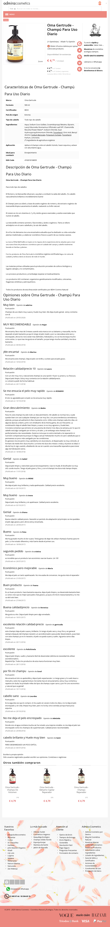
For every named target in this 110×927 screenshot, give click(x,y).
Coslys (10, 840)
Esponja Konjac (40, 842)
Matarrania (12, 861)
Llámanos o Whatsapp (93, 62)
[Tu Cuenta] (100, 3)
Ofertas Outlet (39, 832)
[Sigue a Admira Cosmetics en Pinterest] (22, 882)
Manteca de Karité (41, 845)
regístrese (62, 757)
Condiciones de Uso (93, 868)
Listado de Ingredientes (94, 855)
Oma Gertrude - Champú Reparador (81, 790)
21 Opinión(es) (53, 41)
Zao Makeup (13, 868)
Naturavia (12, 866)
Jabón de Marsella (41, 847)
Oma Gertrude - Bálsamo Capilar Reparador (46, 790)
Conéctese (52, 757)
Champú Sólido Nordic (43, 839)
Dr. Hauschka (13, 842)
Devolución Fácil (65, 845)
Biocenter (11, 837)
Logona (11, 855)
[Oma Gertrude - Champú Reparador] (81, 776)
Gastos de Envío (65, 834)
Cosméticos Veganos (42, 834)
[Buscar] (99, 8)
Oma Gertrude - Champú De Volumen (12, 790)
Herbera (11, 845)
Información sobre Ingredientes (92, 851)
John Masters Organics (16, 848)
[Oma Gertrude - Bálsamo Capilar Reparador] (47, 776)
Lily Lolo (11, 853)
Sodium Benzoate (38, 135)
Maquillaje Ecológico (42, 837)
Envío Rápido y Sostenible (65, 841)
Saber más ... (99, 45)
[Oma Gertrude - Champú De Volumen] (12, 776)
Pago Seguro (64, 848)
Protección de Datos (93, 871)
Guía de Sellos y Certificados (91, 859)
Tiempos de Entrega (67, 837)
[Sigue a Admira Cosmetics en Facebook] (12, 882)
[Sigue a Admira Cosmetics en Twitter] (17, 882)
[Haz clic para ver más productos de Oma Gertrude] (95, 30)
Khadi (10, 850)
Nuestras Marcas (92, 842)
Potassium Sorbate (53, 135)
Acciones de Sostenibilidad (90, 864)
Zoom (40, 61)
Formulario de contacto (68, 853)
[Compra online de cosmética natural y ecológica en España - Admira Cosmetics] (16, 3)
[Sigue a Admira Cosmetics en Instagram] (7, 882)
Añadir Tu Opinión (68, 41)
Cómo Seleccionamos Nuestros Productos (93, 846)
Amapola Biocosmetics (17, 834)
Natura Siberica (14, 863)
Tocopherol (57, 132)
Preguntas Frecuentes (68, 850)
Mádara (11, 858)
